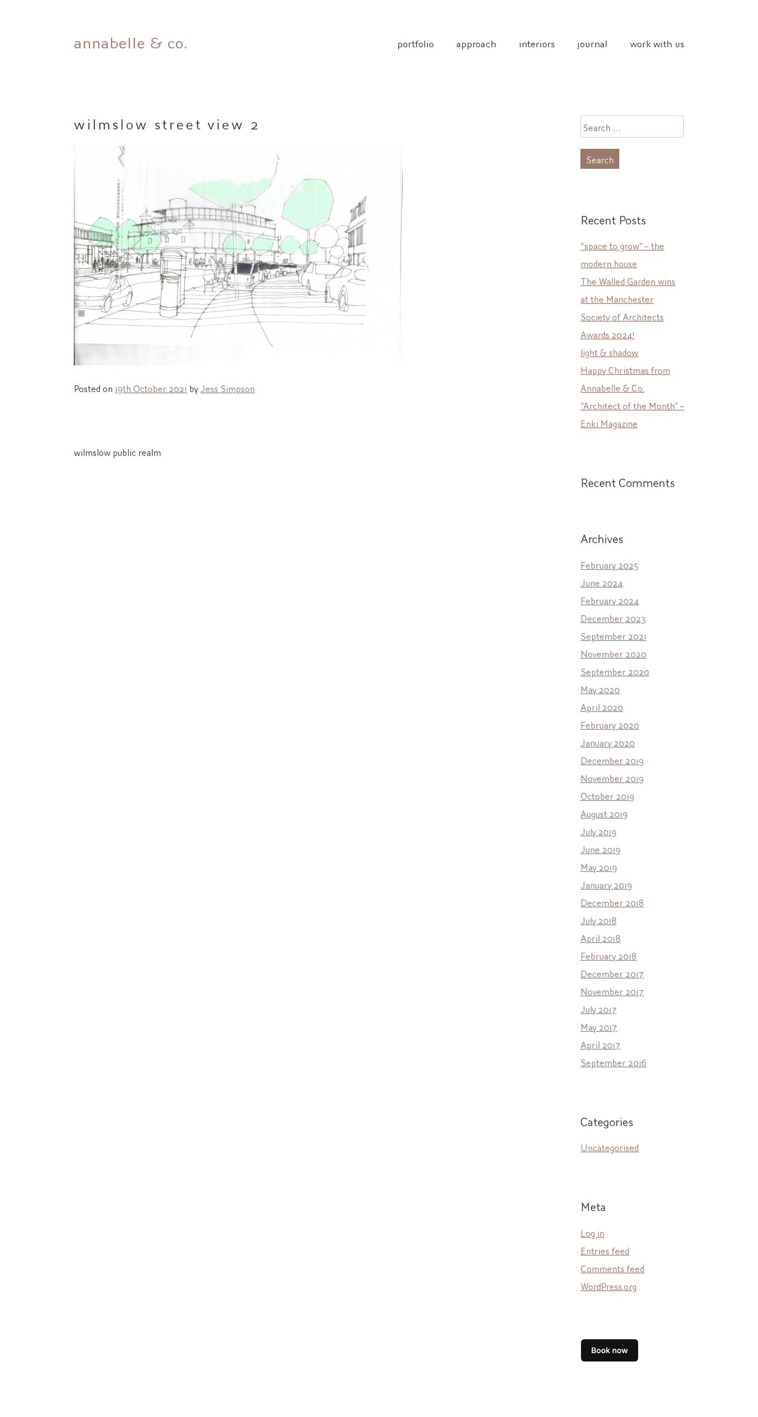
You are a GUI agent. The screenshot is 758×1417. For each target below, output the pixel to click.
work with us (657, 42)
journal (592, 42)
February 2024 (609, 600)
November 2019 (612, 777)
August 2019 (604, 813)
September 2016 (613, 1062)
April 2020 (601, 706)
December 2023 (613, 617)
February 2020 (609, 724)
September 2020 (614, 671)
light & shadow (609, 351)
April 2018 (600, 937)
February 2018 (608, 955)
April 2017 (600, 1044)
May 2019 (598, 866)
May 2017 (598, 1026)
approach (476, 42)
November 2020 (613, 653)
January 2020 (607, 742)
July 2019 (598, 831)
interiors (537, 42)
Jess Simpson (227, 387)
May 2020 (600, 688)
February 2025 (609, 564)
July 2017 (598, 1008)
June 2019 (600, 848)
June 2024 (601, 582)
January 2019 (606, 884)
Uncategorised (609, 1146)
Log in (592, 1232)
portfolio (415, 42)
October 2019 (607, 795)
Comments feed (612, 1268)
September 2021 (613, 635)
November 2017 (612, 990)
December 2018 (612, 902)
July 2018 (598, 919)
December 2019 (612, 759)
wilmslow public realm (117, 451)
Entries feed (604, 1250)
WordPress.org (608, 1285)
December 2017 (612, 973)
